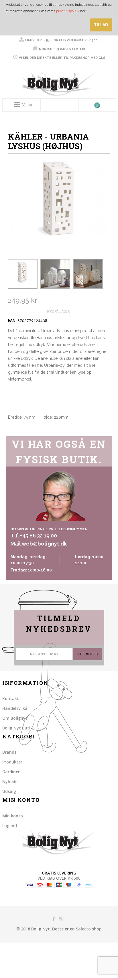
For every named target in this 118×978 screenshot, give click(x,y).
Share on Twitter (25, 430)
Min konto (12, 816)
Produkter (12, 762)
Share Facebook (13, 430)
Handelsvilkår (15, 708)
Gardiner (11, 771)
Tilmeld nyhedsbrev (59, 624)
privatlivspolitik (67, 11)
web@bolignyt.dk (44, 544)
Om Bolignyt (14, 718)
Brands (9, 752)
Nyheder (10, 781)
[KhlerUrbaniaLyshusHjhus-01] (23, 274)
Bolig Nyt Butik (17, 728)
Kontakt (10, 698)
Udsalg (9, 791)
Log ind (9, 825)
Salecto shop (89, 929)
